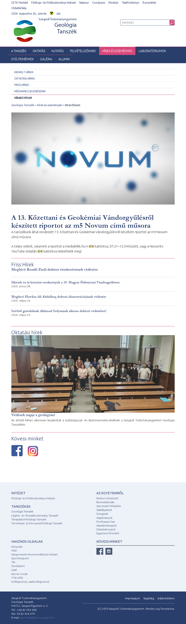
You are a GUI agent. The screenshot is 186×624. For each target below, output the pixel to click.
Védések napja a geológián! (33, 415)
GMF (14, 570)
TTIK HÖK (17, 577)
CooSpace (98, 2)
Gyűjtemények (22, 59)
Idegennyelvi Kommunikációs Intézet (34, 554)
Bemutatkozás (105, 502)
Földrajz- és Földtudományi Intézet (53, 2)
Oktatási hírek (24, 78)
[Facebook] (17, 450)
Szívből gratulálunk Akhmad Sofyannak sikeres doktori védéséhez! (58, 311)
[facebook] (99, 551)
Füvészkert (18, 565)
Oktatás (39, 51)
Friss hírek (21, 84)
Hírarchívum (23, 97)
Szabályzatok (104, 509)
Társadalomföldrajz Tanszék (28, 519)
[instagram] (33, 451)
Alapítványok (104, 517)
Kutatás (57, 51)
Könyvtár (17, 546)
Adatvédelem (166, 598)
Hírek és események (117, 51)
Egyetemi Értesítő (107, 533)
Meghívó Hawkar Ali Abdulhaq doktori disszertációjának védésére (58, 297)
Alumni (64, 59)
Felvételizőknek (83, 51)
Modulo (113, 2)
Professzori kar (105, 521)
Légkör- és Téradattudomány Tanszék (34, 515)
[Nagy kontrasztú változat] (51, 12)
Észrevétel (149, 2)
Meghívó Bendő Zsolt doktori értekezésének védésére (54, 269)
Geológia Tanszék (22, 105)
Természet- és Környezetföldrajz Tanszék (36, 523)
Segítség (148, 598)
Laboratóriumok (152, 51)
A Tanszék (18, 51)
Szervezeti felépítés (108, 505)
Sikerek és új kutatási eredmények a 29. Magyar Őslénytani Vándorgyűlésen (65, 282)
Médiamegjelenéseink (30, 91)
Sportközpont (20, 558)
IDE (91, 246)
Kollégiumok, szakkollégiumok (30, 581)
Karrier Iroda (19, 573)
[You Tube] (108, 551)
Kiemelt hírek (23, 72)
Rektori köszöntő (107, 498)
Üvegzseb (102, 513)
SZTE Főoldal (19, 2)
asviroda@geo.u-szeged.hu (37, 617)
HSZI (14, 550)
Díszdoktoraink (105, 529)
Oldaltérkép (19, 8)
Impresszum (132, 598)
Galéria (46, 59)
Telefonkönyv (130, 2)
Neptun (84, 2)
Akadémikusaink (106, 525)
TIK (13, 562)
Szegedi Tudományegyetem (58, 26)
